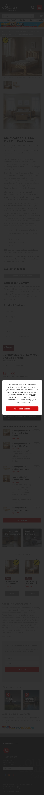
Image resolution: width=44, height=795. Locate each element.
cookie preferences (22, 402)
